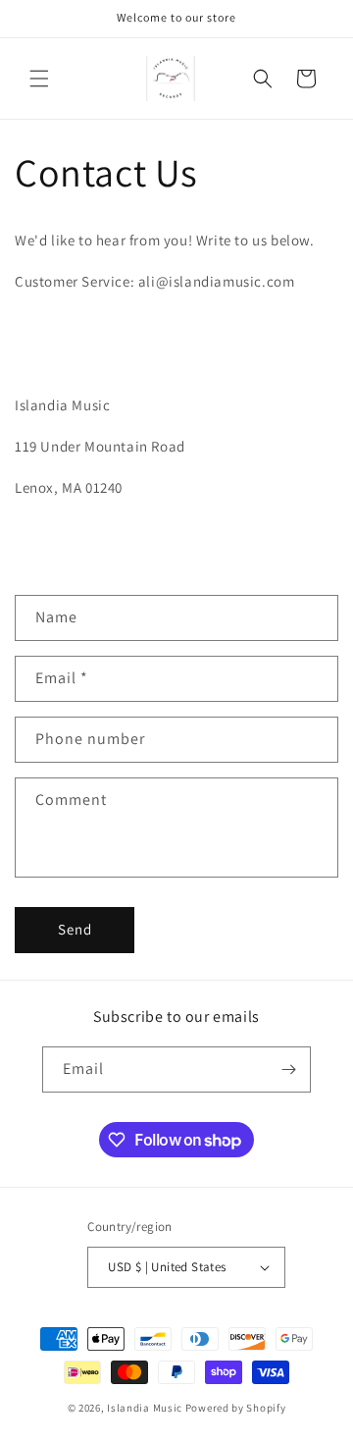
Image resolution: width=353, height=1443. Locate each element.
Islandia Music (146, 1408)
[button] (39, 78)
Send (75, 929)
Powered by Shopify (235, 1408)
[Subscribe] (288, 1069)
